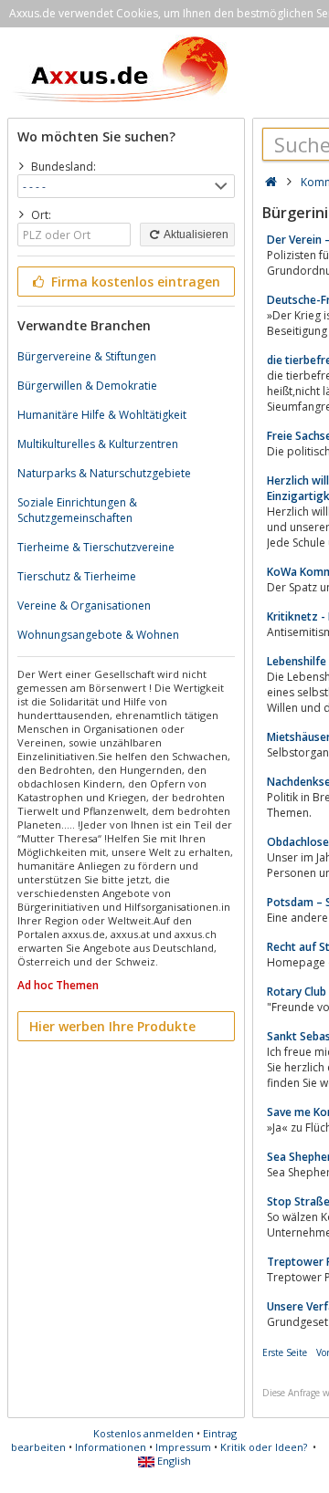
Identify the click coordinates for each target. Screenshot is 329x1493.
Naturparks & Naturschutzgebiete (104, 473)
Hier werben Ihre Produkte (112, 1026)
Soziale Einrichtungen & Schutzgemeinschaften (77, 510)
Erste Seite (284, 1352)
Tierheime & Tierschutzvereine (96, 547)
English (172, 1460)
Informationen (110, 1447)
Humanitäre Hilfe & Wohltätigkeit (101, 415)
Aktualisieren (195, 234)
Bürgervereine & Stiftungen (86, 356)
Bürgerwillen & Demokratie (87, 385)
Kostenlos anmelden (143, 1433)
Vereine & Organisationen (84, 605)
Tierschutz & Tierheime (76, 576)
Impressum (183, 1447)
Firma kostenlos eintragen (134, 281)
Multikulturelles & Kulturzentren (97, 444)
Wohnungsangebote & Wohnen (98, 634)
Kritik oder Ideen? (263, 1447)
